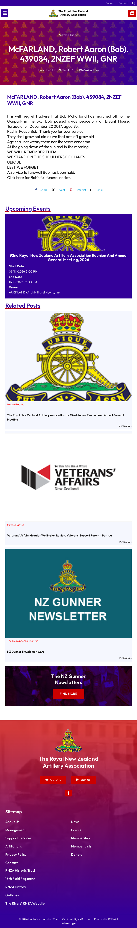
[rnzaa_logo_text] (68, 10)
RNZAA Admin (89, 70)
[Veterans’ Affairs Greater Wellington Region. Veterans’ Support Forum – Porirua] (68, 436)
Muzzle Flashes (68, 35)
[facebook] (68, 793)
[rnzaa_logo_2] (68, 730)
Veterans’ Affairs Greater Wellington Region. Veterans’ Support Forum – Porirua (59, 535)
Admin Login (68, 923)
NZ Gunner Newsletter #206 (25, 651)
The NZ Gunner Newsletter (22, 640)
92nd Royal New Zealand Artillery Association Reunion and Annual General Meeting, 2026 (69, 257)
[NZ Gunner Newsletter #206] (68, 551)
